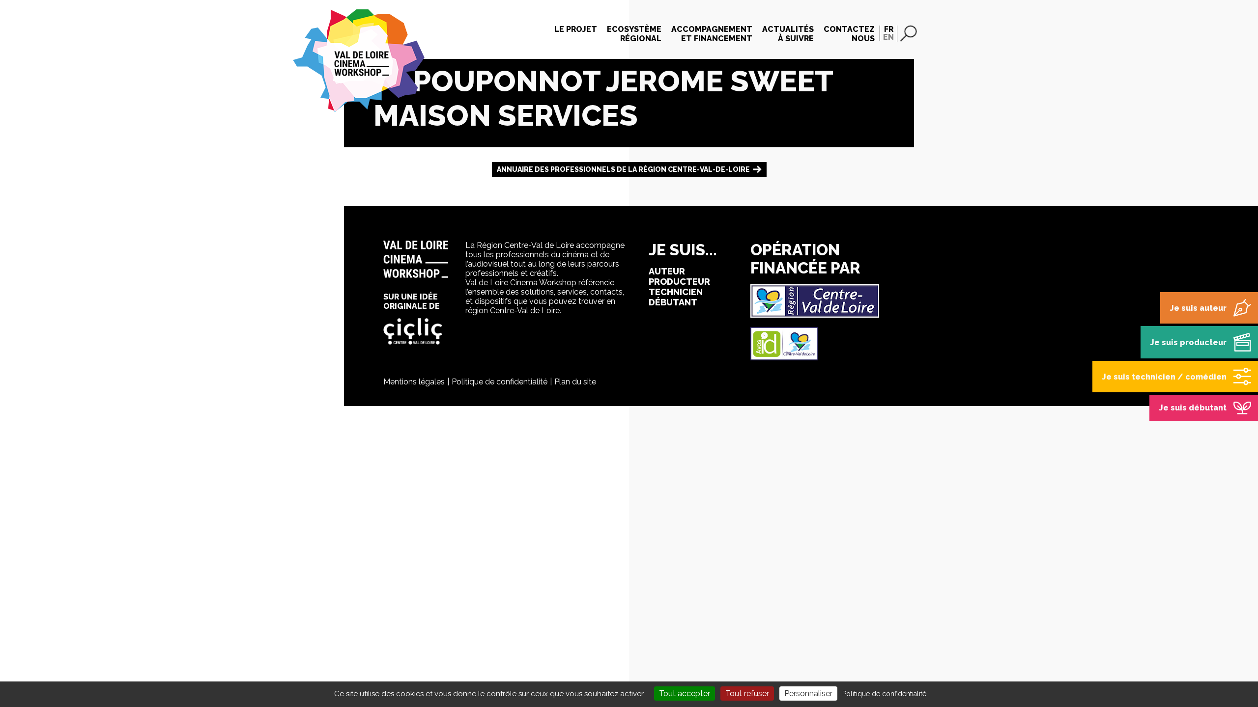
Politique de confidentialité (499, 381)
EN (888, 37)
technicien (676, 292)
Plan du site (575, 381)
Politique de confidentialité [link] (884, 694)
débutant (673, 302)
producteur (679, 281)
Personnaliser (808, 693)
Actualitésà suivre (788, 34)
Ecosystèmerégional (634, 34)
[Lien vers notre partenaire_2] (784, 357)
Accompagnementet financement (711, 34)
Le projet (575, 29)
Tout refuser (747, 693)
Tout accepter (684, 693)
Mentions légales (414, 381)
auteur (667, 271)
